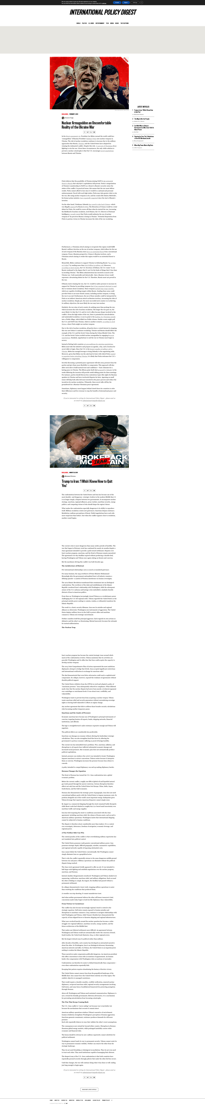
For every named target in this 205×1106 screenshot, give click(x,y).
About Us (57, 1100)
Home (51, 1100)
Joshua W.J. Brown (139, 121)
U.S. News (91, 23)
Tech (107, 23)
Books (117, 23)
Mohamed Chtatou (70, 476)
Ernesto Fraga (69, 118)
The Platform (124, 23)
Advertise (71, 1100)
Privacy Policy (106, 1100)
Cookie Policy (96, 1100)
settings (104, 3)
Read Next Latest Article (89, 1089)
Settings (135, 2)
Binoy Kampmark (138, 140)
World (78, 23)
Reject (125, 2)
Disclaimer (88, 1100)
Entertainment (100, 23)
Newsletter (79, 1100)
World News (65, 114)
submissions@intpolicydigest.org (93, 400)
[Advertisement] (102, 40)
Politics (84, 23)
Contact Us (64, 1100)
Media (112, 23)
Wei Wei (136, 132)
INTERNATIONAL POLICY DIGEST (103, 13)
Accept (117, 2)
